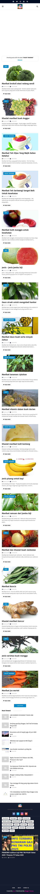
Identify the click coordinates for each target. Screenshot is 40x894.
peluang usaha (7, 827)
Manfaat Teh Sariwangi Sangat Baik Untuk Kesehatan (18, 192)
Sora (14, 891)
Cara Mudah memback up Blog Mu (20, 749)
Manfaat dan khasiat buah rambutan (19, 550)
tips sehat (5, 830)
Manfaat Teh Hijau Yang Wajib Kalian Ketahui (19, 154)
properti (15, 827)
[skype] (27, 1)
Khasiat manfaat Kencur (13, 621)
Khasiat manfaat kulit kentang (16, 444)
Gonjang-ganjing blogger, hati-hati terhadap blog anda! (24, 725)
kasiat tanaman (9, 136)
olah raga (23, 824)
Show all (20, 60)
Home (13, 887)
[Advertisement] (20, 32)
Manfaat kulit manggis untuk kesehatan (15, 231)
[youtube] (26, 813)
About (19, 887)
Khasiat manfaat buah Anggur (16, 118)
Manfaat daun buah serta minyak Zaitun (17, 338)
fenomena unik (16, 821)
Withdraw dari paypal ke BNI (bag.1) (21, 741)
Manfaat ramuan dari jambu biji (16, 513)
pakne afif (6, 86)
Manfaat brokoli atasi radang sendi (18, 83)
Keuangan (13, 818)
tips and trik (30, 827)
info (6, 66)
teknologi (22, 827)
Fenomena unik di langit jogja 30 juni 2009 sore (23, 733)
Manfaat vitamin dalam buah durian (18, 409)
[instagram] (20, 1)
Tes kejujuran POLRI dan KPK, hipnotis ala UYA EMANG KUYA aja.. (23, 767)
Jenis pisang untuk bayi (13, 478)
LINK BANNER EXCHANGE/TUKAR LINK (21, 715)
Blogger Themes (29, 891)
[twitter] (17, 1)
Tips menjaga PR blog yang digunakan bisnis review (24, 784)
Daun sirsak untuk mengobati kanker (19, 302)
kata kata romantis (7, 824)
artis (20, 818)
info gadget (30, 821)
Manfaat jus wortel (10, 690)
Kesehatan (5, 818)
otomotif (31, 824)
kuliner (17, 824)
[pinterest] (24, 1)
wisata (12, 830)
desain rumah (6, 821)
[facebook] (13, 1)
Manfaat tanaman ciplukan (14, 374)
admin (5, 857)
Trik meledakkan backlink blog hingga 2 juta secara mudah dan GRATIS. (24, 793)
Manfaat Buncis (9, 586)
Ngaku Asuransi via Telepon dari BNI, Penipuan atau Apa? (21, 759)
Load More (20, 705)
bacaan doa (26, 818)
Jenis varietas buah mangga (15, 656)
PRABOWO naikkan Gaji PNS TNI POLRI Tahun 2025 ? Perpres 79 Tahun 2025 (18, 854)
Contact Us (26, 887)
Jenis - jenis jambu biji (12, 267)
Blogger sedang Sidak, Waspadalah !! (21, 775)
